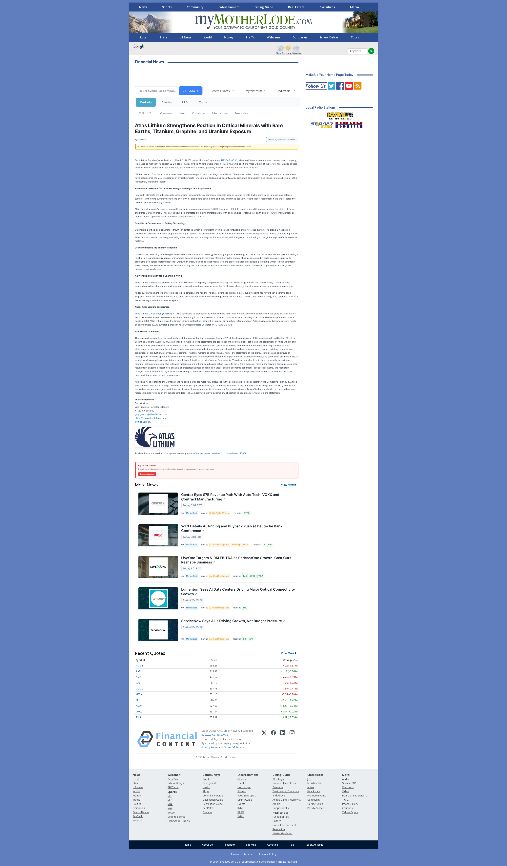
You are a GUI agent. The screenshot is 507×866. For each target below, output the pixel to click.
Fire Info (207, 812)
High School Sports (179, 821)
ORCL (139, 711)
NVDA (139, 706)
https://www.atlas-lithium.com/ (151, 418)
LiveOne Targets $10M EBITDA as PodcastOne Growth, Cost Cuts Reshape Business (236, 560)
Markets (146, 102)
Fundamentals (281, 816)
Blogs (206, 791)
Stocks (167, 102)
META (139, 694)
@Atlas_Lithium (143, 421)
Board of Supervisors (354, 795)
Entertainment (229, 7)
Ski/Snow (173, 787)
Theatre (242, 783)
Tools (203, 102)
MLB (170, 800)
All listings (278, 779)
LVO (245, 576)
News (143, 7)
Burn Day (173, 779)
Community (195, 7)
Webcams (273, 37)
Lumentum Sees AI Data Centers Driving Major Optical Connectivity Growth (238, 591)
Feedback (229, 844)
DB (264, 544)
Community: (211, 775)
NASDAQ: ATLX (228, 160)
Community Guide (213, 795)
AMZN (139, 665)
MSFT (139, 700)
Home (187, 844)
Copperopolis (281, 808)
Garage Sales (315, 804)
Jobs (309, 779)
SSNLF (252, 576)
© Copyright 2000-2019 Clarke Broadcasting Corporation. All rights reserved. (253, 861)
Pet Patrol (208, 808)
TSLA (260, 576)
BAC (138, 683)
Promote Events (316, 795)
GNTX (246, 513)
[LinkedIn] (283, 739)
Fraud (245, 544)
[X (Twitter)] (264, 739)
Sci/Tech (138, 816)
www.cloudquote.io (216, 735)
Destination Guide (213, 799)
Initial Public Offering (219, 513)
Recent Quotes (220, 91)
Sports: (172, 792)
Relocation (279, 829)
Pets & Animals (315, 808)
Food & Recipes (246, 795)
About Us (207, 844)
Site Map (251, 844)
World (208, 37)
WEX (270, 544)
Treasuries (241, 113)
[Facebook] (273, 739)
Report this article (147, 474)
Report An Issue (314, 844)
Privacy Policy (209, 747)
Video (345, 791)
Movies (241, 779)
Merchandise (314, 783)
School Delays (328, 37)
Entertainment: (248, 775)
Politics (137, 804)
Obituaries (300, 37)
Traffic (250, 37)
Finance (277, 821)
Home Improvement (284, 825)
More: (346, 775)
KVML (240, 808)
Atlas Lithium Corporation (148, 313)
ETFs (185, 102)
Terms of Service (242, 854)
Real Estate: (281, 812)
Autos (310, 787)
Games (241, 791)
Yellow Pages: (350, 812)
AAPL (139, 671)
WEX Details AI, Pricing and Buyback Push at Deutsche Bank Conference (231, 528)
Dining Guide (264, 7)
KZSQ (240, 812)
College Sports (176, 816)
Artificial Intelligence (219, 544)
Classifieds (327, 7)
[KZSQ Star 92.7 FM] (320, 124)
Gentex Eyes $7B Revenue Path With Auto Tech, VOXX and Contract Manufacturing (230, 497)
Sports (167, 7)
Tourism (356, 37)
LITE (245, 608)
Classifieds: (315, 775)
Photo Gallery (350, 804)
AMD (138, 677)
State (163, 37)
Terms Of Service (234, 747)
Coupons (347, 808)
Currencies (199, 113)
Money (228, 37)
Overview (166, 113)
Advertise (272, 844)
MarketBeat (191, 513)
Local (143, 37)
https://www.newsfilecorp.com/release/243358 (222, 453)
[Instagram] (292, 739)
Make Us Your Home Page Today (329, 75)
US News (185, 37)
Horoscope (244, 787)
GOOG (139, 688)
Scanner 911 (349, 783)
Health (206, 787)
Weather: (174, 775)
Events (206, 779)
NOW (251, 639)
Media (354, 7)
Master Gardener (283, 833)
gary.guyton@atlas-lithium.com (151, 414)
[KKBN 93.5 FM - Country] (349, 124)
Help (291, 844)
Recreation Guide (213, 804)
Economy (236, 544)
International (220, 113)
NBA (170, 804)
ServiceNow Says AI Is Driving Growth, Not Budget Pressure (233, 621)
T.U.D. (345, 799)
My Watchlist (254, 91)
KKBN (240, 816)
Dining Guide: (282, 775)
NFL (170, 796)
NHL (170, 808)
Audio (345, 779)
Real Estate (296, 7)
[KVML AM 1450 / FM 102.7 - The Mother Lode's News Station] (340, 115)
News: (137, 775)
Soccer (172, 812)
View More (288, 484)
